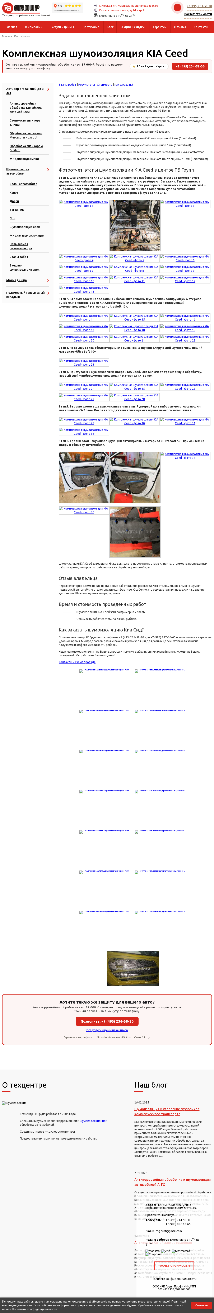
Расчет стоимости (174, 1265)
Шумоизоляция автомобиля (17, 171)
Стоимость (104, 84)
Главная (7, 36)
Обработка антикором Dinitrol (26, 148)
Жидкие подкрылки (24, 158)
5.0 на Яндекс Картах (149, 66)
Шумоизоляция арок (25, 227)
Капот (14, 192)
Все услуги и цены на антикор (107, 1030)
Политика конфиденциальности (174, 1279)
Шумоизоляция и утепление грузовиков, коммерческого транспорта (167, 1111)
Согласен (201, 1305)
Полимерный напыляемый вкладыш (25, 295)
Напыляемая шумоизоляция (21, 246)
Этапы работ (19, 257)
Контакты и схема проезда (77, 662)
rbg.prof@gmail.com (169, 1231)
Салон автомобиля (23, 184)
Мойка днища (16, 280)
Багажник (17, 209)
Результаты (86, 84)
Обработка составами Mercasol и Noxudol (26, 135)
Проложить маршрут (160, 1215)
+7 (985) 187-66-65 (178, 1224)
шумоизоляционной (93, 1121)
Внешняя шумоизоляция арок (24, 267)
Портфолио (22, 36)
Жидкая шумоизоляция (27, 235)
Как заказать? (124, 84)
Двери (14, 201)
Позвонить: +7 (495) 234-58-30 (107, 1021)
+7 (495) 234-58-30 (199, 6)
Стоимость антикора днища (25, 122)
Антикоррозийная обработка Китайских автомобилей (26, 108)
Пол (12, 218)
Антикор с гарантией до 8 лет (24, 91)
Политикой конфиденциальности (34, 1309)
